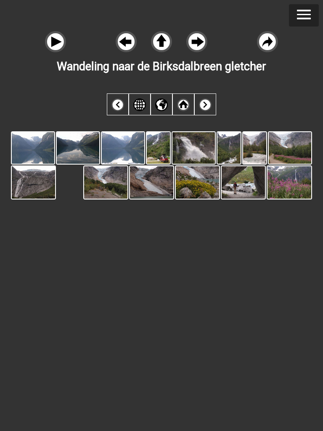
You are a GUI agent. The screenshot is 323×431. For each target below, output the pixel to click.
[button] (304, 15)
